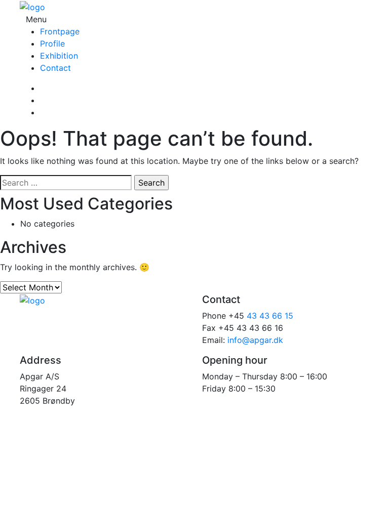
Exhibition (59, 56)
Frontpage (60, 31)
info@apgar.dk (255, 340)
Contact (55, 68)
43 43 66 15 (270, 316)
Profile (52, 43)
